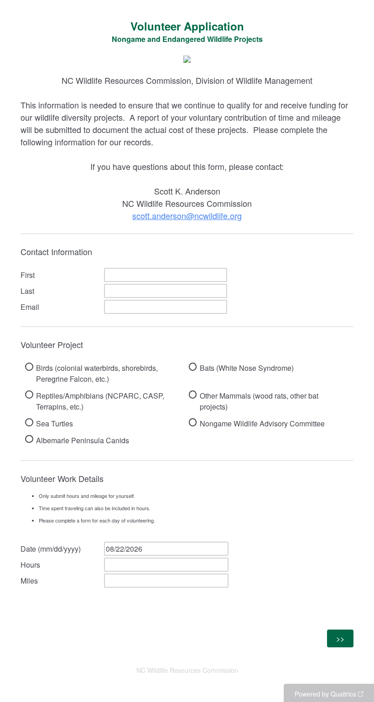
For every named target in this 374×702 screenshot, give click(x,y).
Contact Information (56, 251)
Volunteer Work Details (88, 498)
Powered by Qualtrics (325, 693)
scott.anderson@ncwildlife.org (187, 215)
